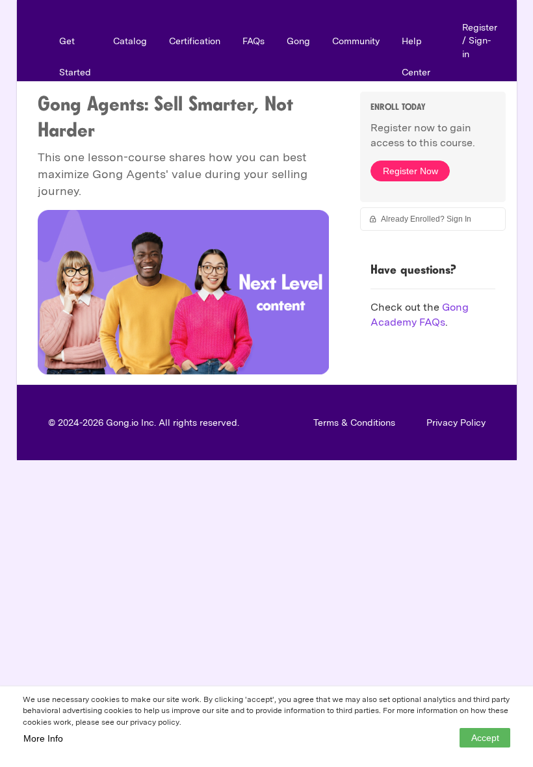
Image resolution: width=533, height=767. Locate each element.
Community (356, 41)
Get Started (75, 56)
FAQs (253, 41)
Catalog (130, 41)
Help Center (416, 56)
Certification (194, 41)
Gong (298, 41)
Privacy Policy (456, 422)
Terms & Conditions (354, 422)
